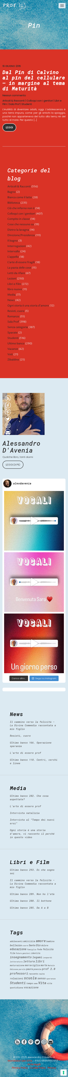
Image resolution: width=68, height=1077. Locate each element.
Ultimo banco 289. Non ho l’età (32, 894)
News (11, 300)
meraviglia (32, 965)
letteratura (16, 961)
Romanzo (13, 316)
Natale (51, 965)
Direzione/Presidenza (21, 235)
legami (37, 957)
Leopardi (47, 957)
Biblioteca (13, 203)
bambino (50, 941)
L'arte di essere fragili (21, 262)
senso (41, 978)
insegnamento (21, 957)
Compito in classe (18, 219)
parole (22, 969)
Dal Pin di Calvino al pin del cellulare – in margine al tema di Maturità (33, 80)
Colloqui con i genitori (40, 100)
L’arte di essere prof (25, 752)
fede (39, 949)
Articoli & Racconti (13, 100)
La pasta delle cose (19, 268)
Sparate (12, 332)
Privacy (52, 1067)
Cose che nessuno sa (20, 224)
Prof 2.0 (14, 6)
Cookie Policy (38, 1067)
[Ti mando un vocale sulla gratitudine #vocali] (34, 582)
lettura (29, 961)
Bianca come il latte (19, 197)
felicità (48, 949)
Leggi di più (13, 465)
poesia (37, 969)
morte (44, 965)
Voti (10, 354)
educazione (18, 949)
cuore (25, 945)
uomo (36, 983)
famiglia (31, 949)
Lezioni (11, 278)
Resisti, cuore (15, 311)
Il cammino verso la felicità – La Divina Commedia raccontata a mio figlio (33, 725)
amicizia (29, 941)
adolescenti (16, 941)
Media (11, 295)
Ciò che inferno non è (20, 208)
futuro (19, 953)
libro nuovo (14, 289)
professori (19, 973)
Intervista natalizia (25, 813)
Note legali (34, 1064)
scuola (30, 978)
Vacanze (12, 349)
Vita (42, 982)
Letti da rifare (16, 273)
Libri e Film (14, 284)
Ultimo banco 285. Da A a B (29, 907)
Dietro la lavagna (18, 230)
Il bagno (12, 241)
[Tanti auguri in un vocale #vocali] (34, 521)
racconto (33, 973)
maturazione (17, 965)
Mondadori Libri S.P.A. (20, 1060)
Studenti (27, 104)
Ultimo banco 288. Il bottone (30, 900)
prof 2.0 (48, 969)
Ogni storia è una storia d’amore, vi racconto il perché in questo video (32, 833)
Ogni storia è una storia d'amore (28, 305)
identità (35, 953)
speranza (51, 978)
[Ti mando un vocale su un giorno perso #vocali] (34, 643)
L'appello (13, 257)
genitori (26, 953)
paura (29, 969)
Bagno (11, 192)
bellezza (16, 945)
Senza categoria (17, 327)
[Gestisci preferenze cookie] (63, 1072)
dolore (44, 945)
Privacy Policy (20, 1067)
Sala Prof (14, 104)
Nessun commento (14, 95)
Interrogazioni (16, 246)
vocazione (31, 987)
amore (41, 940)
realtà (42, 974)
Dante (32, 945)
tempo (29, 983)
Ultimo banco (15, 343)
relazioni (16, 978)
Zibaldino (13, 359)
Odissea (14, 969)
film (12, 953)
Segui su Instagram (45, 678)
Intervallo (13, 251)
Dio (38, 945)
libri (40, 961)
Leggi (9, 127)
